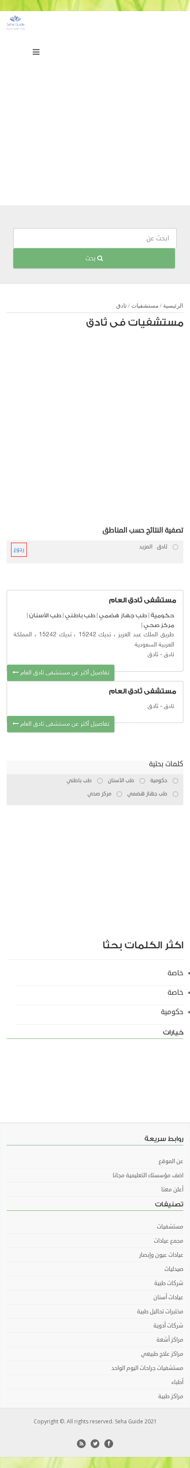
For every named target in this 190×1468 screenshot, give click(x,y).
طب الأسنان (45, 615)
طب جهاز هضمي (123, 615)
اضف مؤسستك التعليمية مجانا (148, 1175)
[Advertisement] (95, 110)
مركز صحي (159, 625)
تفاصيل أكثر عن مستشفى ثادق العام (64, 673)
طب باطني (80, 615)
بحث (91, 258)
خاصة (175, 973)
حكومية (162, 615)
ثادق (121, 305)
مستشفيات (145, 305)
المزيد (145, 547)
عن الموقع (171, 1161)
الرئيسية (173, 305)
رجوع (19, 549)
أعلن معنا (172, 1190)
